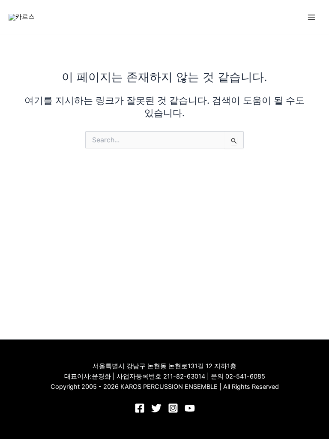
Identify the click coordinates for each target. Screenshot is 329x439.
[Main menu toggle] (311, 17)
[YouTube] (190, 408)
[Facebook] (140, 408)
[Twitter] (156, 408)
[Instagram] (173, 408)
